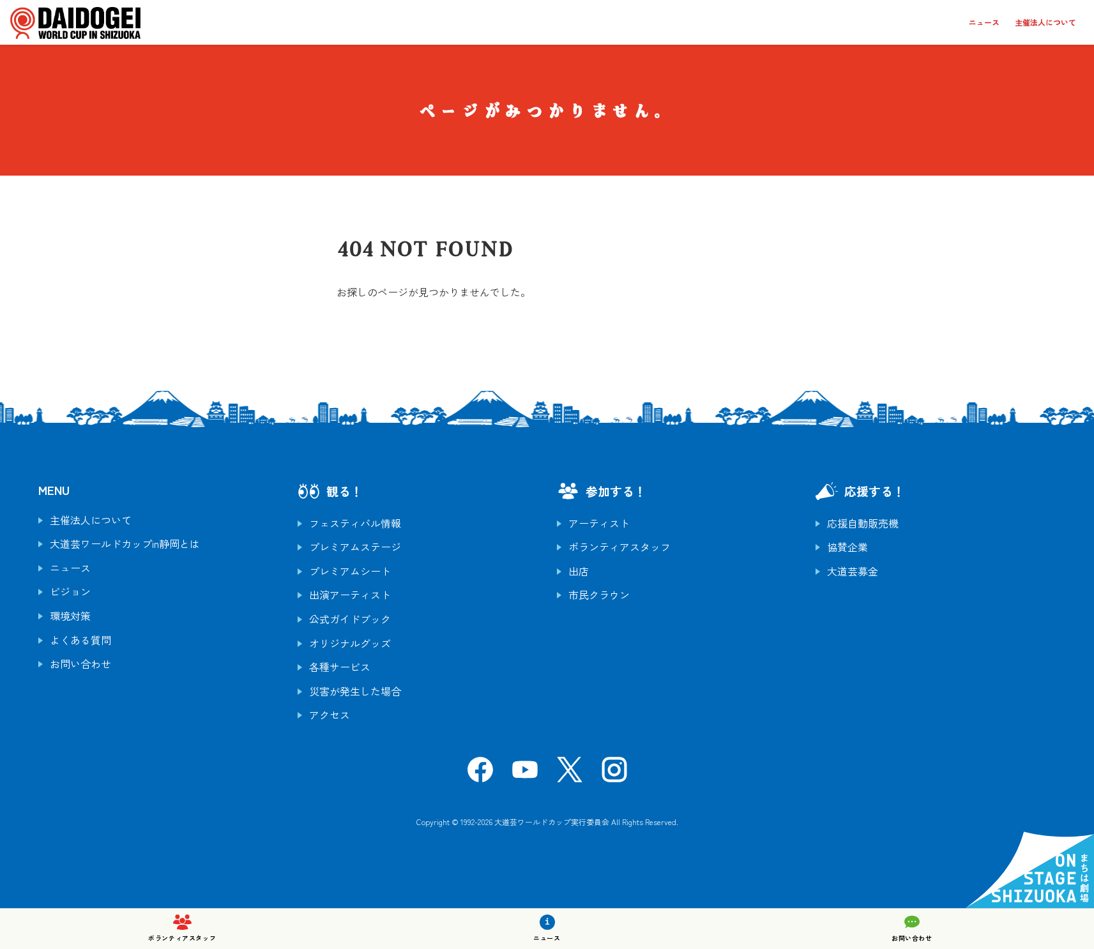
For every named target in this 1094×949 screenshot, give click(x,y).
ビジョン (70, 591)
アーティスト (599, 523)
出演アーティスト (350, 594)
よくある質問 (80, 640)
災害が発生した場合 (355, 691)
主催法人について (1045, 22)
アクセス (329, 714)
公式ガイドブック (350, 618)
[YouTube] (525, 773)
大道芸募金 (852, 571)
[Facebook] (480, 773)
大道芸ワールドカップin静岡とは (125, 543)
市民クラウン (599, 594)
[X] (569, 773)
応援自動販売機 (863, 523)
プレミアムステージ (355, 546)
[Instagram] (614, 773)
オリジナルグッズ (350, 643)
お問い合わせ (80, 663)
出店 (578, 571)
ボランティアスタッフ (619, 546)
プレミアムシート (350, 571)
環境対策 (70, 615)
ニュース (984, 22)
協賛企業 (847, 546)
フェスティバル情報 (355, 523)
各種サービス (339, 666)
